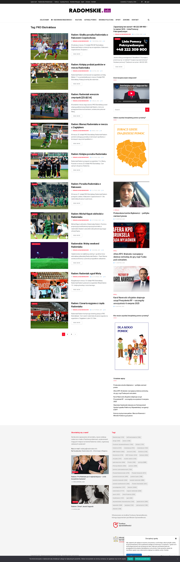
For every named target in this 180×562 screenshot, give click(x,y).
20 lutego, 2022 (95, 157)
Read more (76, 54)
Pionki (132, 462)
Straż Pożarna (129, 494)
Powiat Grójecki (139, 473)
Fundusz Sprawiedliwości (123, 444)
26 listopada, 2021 (96, 276)
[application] (131, 93)
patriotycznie (119, 462)
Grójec (140, 444)
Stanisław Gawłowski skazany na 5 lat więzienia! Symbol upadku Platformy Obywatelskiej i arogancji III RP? (130, 407)
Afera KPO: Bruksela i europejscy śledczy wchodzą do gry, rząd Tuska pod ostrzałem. (129, 257)
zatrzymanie (142, 505)
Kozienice (118, 455)
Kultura (57, 2)
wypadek (117, 505)
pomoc (133, 466)
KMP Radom (118, 451)
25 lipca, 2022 (95, 71)
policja (142, 462)
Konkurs (142, 451)
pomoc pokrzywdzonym (122, 469)
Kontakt (93, 2)
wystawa (129, 505)
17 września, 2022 (96, 41)
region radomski (134, 491)
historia (117, 448)
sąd (129, 498)
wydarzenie (142, 501)
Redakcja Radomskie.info (81, 41)
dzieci (126, 441)
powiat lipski (136, 476)
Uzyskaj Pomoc (64, 2)
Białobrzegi (118, 437)
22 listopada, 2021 (96, 310)
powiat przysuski (120, 480)
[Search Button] (147, 110)
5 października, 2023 (78, 482)
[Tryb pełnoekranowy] (147, 101)
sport (116, 494)
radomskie (118, 491)
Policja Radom (119, 466)
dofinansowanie (134, 437)
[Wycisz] (143, 101)
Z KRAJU (116, 210)
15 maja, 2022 (95, 101)
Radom (34, 35)
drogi (116, 441)
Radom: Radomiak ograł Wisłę (86, 273)
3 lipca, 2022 (76, 509)
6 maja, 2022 (94, 130)
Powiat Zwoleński (139, 483)
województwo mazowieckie (123, 501)
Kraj (115, 250)
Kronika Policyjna (75, 2)
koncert (131, 451)
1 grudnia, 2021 (95, 250)
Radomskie (36, 244)
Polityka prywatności (142, 559)
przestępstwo (119, 487)
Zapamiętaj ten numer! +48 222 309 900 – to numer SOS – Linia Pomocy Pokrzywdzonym (130, 29)
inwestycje (142, 448)
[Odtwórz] (116, 101)
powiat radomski (137, 480)
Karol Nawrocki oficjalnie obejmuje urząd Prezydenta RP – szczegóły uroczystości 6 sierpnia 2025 (129, 300)
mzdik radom (130, 458)
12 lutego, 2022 (95, 190)
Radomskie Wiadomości (45, 2)
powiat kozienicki (120, 476)
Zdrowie (87, 2)
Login (147, 2)
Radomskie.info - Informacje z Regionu (94, 451)
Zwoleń (117, 508)
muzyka (117, 458)
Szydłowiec (118, 498)
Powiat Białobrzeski (121, 473)
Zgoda (130, 559)
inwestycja (129, 448)
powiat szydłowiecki (121, 483)
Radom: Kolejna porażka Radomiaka (89, 154)
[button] (176, 538)
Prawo (117, 39)
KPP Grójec (131, 455)
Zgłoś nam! (34, 2)
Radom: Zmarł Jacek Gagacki (82, 506)
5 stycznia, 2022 (96, 220)
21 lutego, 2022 (137, 34)
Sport (82, 2)
